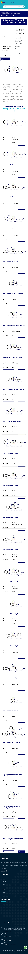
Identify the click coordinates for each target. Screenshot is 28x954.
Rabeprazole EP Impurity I (10, 678)
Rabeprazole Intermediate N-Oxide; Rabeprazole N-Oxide (13, 839)
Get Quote (22, 851)
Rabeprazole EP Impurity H (10, 646)
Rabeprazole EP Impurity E (10, 582)
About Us (4, 881)
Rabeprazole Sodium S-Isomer (11, 229)
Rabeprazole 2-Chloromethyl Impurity (14, 325)
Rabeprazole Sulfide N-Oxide (11, 261)
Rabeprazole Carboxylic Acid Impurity (13, 421)
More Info (5, 851)
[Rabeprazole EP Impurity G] (14, 69)
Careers (3, 892)
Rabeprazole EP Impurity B (10, 485)
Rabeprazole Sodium (8, 165)
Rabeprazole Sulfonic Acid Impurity (13, 293)
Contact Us (4, 895)
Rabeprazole (6, 133)
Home (2, 12)
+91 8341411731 (7, 936)
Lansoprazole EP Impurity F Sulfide (13, 357)
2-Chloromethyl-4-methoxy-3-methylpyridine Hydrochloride (11, 807)
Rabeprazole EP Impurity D (10, 549)
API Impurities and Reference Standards (10, 13)
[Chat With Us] (25, 947)
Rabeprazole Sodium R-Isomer (11, 197)
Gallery (3, 889)
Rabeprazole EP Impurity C (10, 517)
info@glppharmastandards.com (10, 944)
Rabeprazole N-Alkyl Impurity (11, 742)
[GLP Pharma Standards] (8, 2)
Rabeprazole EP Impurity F (10, 614)
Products (7, 12)
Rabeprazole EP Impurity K (10, 710)
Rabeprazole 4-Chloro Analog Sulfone (13, 389)
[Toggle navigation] (26, 2)
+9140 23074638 (7, 940)
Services (3, 884)
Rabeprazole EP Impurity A (10, 453)
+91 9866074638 (7, 935)
